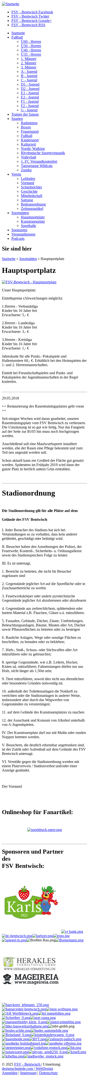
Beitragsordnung (33, 204)
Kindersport (30, 140)
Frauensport (30, 131)
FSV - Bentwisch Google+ (31, 21)
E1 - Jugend (30, 93)
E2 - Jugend (30, 97)
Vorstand (27, 183)
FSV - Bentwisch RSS (28, 25)
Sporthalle (28, 226)
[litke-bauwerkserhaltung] (25, 1026)
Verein (16, 174)
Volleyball (28, 157)
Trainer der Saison (25, 114)
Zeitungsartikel (32, 209)
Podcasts (17, 238)
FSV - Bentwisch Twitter (30, 16)
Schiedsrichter (31, 187)
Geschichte (29, 191)
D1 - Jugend (30, 84)
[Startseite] (10, 4)
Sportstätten (20, 213)
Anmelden (10, 1073)
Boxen (26, 127)
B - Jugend (29, 76)
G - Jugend (29, 110)
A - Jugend (29, 71)
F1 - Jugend (30, 101)
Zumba (26, 170)
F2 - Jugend (30, 106)
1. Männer (28, 59)
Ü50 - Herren (31, 46)
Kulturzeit (28, 144)
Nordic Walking (33, 149)
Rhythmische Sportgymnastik (43, 153)
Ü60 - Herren (31, 41)
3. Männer (28, 67)
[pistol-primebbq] (64, 1022)
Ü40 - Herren (31, 50)
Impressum (28, 1073)
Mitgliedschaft (31, 196)
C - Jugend (29, 80)
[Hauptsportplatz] (29, 282)
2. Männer (28, 63)
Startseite (18, 33)
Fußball (17, 37)
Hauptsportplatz (33, 217)
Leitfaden (28, 179)
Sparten (17, 119)
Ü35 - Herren (31, 54)
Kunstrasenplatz (33, 221)
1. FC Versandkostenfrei (39, 161)
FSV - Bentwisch (27, 1064)
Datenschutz (48, 1073)
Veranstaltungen (23, 234)
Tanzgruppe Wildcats (36, 166)
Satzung (27, 200)
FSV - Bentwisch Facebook (32, 12)
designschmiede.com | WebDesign (27, 1069)
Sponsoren (19, 230)
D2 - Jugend (30, 89)
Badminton (29, 123)
